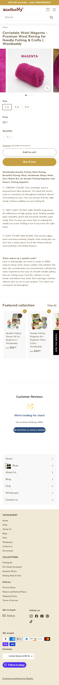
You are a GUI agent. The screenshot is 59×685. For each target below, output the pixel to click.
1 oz (7, 107)
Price (5, 117)
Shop (5, 524)
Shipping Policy (10, 596)
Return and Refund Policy (14, 592)
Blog (5, 533)
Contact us (8, 546)
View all (51, 305)
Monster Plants (10, 571)
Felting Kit (7, 562)
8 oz (27, 107)
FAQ (5, 538)
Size (5, 101)
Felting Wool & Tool (12, 575)
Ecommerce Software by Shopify (18, 678)
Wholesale (8, 542)
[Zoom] (47, 88)
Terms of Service (10, 600)
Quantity (7, 130)
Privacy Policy (9, 587)
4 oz (17, 107)
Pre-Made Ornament (12, 567)
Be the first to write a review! (29, 430)
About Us (7, 529)
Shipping (6, 145)
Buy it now (29, 161)
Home (5, 27)
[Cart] (47, 9)
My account (8, 550)
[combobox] (29, 17)
